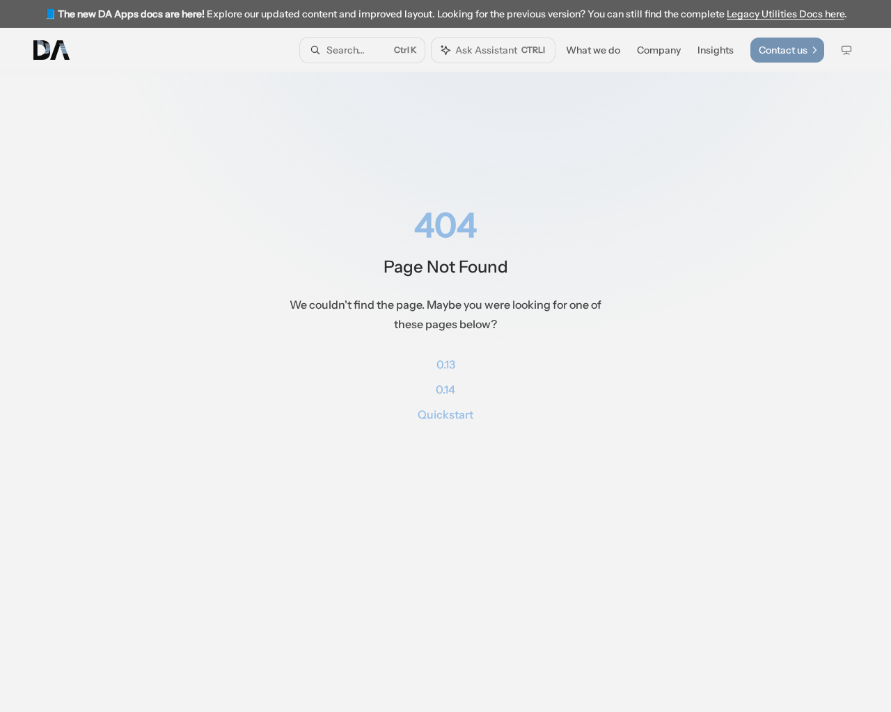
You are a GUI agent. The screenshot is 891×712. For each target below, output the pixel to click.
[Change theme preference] (846, 50)
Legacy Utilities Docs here (785, 14)
